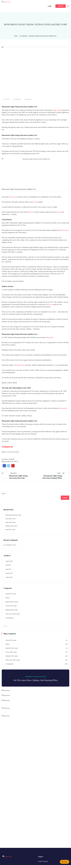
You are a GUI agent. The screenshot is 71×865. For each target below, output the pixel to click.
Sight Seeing (57, 110)
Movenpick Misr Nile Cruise (13, 515)
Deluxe (8, 597)
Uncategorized (24, 36)
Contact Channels (43, 861)
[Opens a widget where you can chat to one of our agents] (64, 862)
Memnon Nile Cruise (11, 526)
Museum (31, 212)
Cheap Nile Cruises (11, 593)
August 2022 (9, 561)
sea (11, 214)
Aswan (35, 202)
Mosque (13, 197)
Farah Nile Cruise (10, 529)
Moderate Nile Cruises (12, 610)
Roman (58, 212)
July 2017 (8, 565)
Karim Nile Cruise (11, 518)
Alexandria (64, 230)
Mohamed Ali (19, 365)
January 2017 (9, 573)
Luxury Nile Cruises (11, 606)
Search (4, 493)
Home (16, 36)
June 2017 (8, 569)
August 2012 (9, 577)
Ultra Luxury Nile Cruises (13, 614)
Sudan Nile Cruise (11, 522)
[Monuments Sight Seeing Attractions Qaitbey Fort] (4, 465)
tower (51, 304)
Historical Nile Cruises (12, 602)
